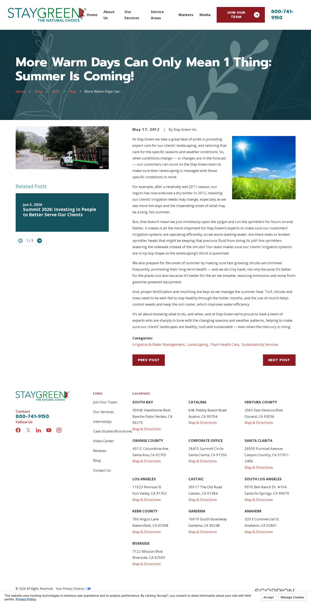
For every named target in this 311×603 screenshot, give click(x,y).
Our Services (103, 411)
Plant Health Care (225, 344)
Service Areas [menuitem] (157, 14)
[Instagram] (58, 430)
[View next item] (39, 240)
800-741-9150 (282, 14)
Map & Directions (146, 428)
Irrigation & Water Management (158, 344)
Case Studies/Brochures (112, 431)
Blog (97, 460)
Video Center (103, 440)
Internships (102, 421)
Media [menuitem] (205, 14)
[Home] (47, 15)
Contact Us (102, 470)
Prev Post (149, 360)
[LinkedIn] (38, 430)
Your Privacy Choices (70, 589)
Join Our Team (236, 14)
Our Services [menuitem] (131, 14)
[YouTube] (48, 430)
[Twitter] (28, 430)
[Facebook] (18, 430)
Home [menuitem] (92, 14)
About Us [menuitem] (108, 14)
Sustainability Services (260, 344)
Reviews (99, 450)
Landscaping (197, 344)
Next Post (279, 360)
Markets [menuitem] (186, 14)
